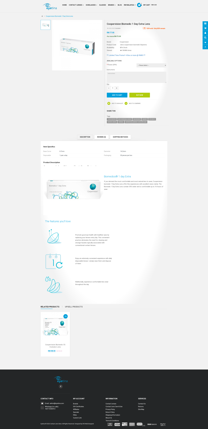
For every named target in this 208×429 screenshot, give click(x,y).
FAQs (75, 415)
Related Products (50, 307)
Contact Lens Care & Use (114, 406)
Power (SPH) (112, 65)
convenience (136, 119)
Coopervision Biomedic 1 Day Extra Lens (59, 16)
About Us (109, 418)
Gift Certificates (78, 406)
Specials (76, 412)
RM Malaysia (129, 5)
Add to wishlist (117, 103)
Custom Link (77, 418)
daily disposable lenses (124, 119)
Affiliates (76, 409)
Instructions (111, 70)
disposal (121, 122)
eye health (152, 119)
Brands (75, 404)
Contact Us (142, 404)
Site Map (141, 409)
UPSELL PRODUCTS (74, 307)
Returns (141, 406)
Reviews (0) (101, 137)
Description (85, 137)
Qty (108, 84)
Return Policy (110, 412)
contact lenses (112, 122)
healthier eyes (112, 119)
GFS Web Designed (88, 424)
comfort (144, 119)
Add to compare (135, 103)
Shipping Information (113, 415)
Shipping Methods (120, 137)
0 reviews (117, 28)
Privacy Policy (110, 409)
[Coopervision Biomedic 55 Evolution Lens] (55, 326)
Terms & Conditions (112, 421)
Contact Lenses (111, 404)
